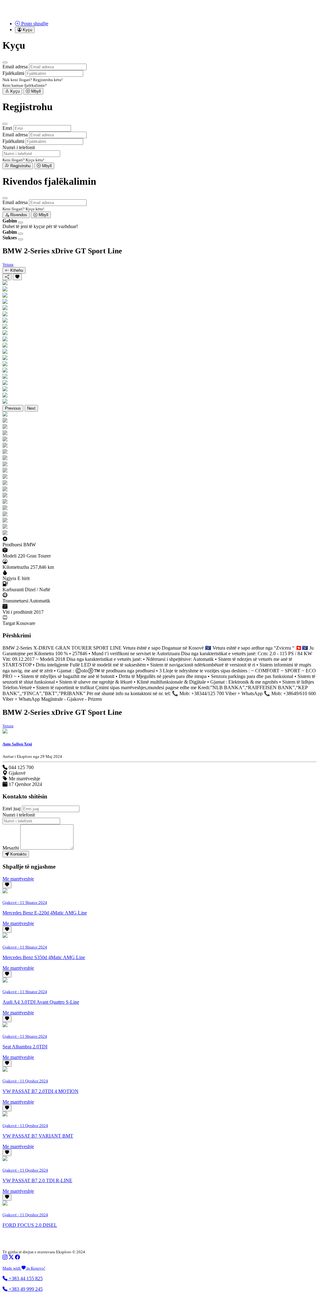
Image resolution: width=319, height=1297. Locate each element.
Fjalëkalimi (13, 73)
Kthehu (16, 270)
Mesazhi (10, 848)
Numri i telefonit (18, 147)
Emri (7, 128)
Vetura (7, 264)
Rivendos (18, 214)
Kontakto (17, 854)
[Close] (4, 62)
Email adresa (15, 66)
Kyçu (14, 91)
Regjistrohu (20, 165)
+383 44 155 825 (25, 1278)
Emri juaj (11, 808)
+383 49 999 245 (25, 1289)
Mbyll (35, 91)
